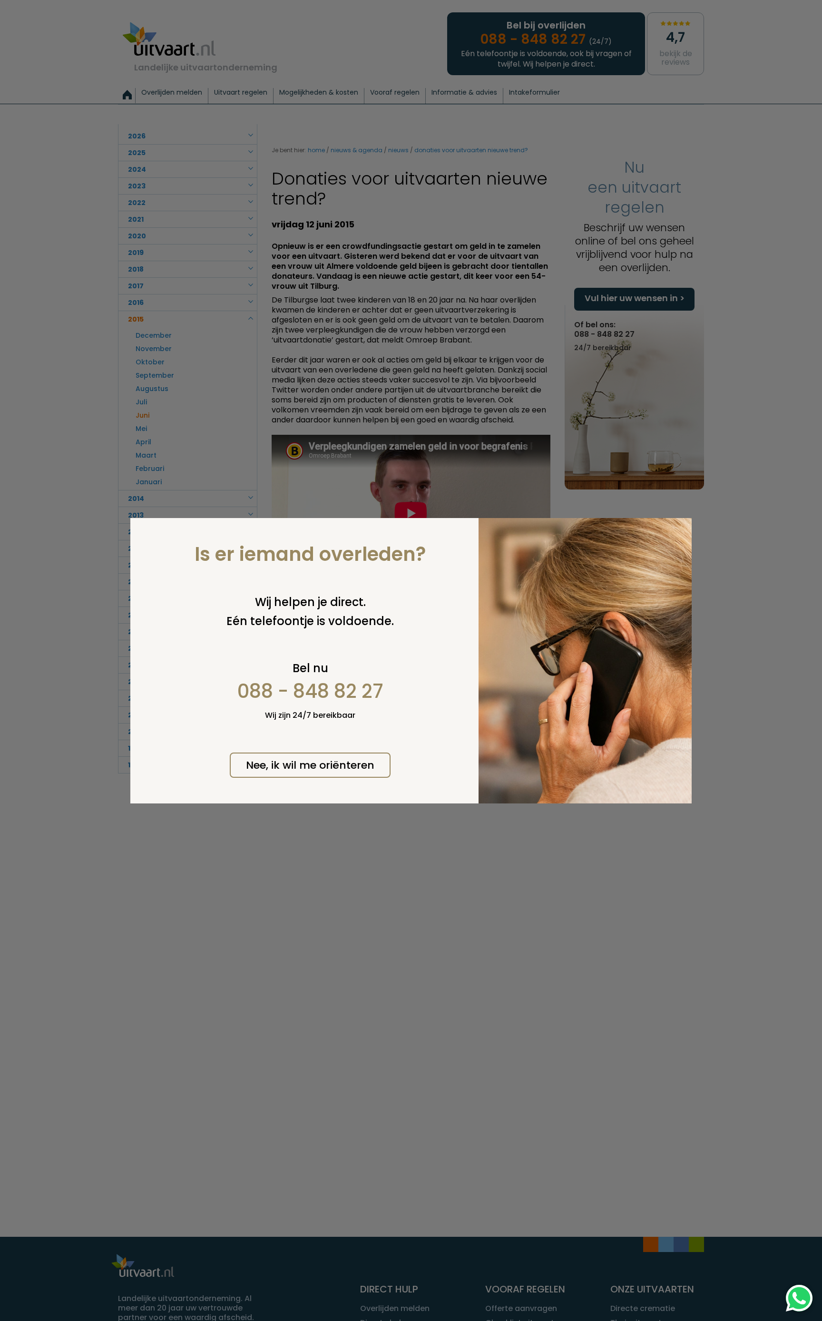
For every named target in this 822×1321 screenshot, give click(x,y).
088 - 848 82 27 (310, 691)
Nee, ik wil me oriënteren (310, 765)
